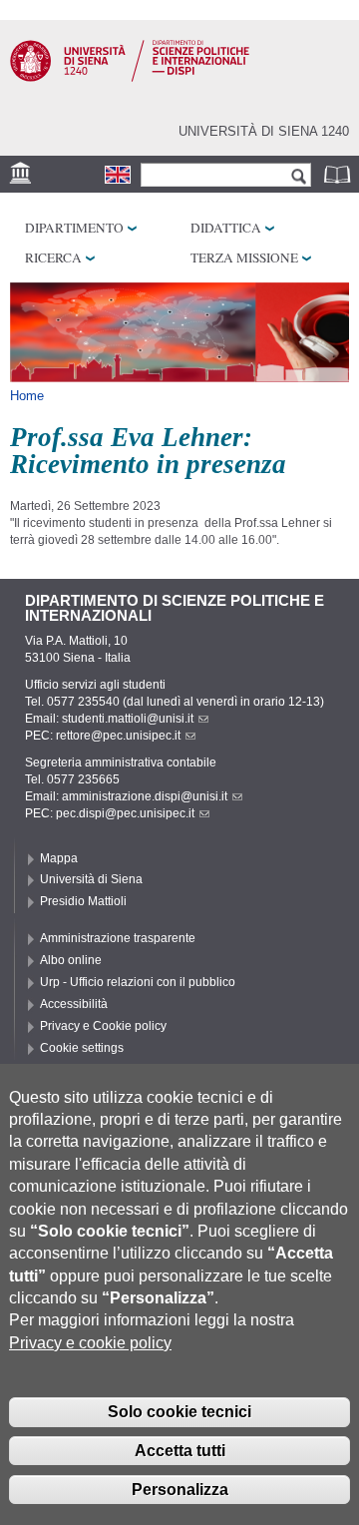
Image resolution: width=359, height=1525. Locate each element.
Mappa (59, 858)
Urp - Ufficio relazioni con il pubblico (137, 982)
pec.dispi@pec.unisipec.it (125, 813)
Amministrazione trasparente (117, 938)
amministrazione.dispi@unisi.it (144, 796)
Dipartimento (74, 228)
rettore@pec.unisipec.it (118, 736)
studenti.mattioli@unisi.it (127, 719)
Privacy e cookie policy (90, 1342)
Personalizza (180, 1489)
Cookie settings (82, 1048)
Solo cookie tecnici (179, 1411)
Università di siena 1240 (264, 131)
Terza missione (244, 257)
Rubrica (339, 174)
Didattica (225, 228)
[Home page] (129, 78)
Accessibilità (74, 1004)
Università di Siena (91, 879)
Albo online (71, 960)
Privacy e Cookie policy (103, 1026)
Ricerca (53, 257)
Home (27, 395)
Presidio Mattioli (83, 901)
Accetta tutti (180, 1450)
